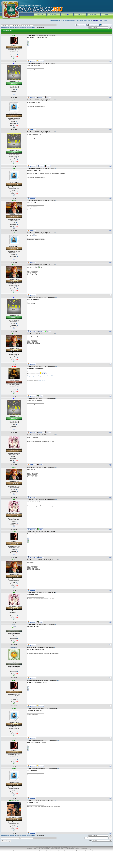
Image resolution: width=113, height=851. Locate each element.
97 (58, 708)
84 (56, 297)
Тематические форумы (25, 27)
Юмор (33, 27)
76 (55, 35)
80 (55, 168)
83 (55, 264)
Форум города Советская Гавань (9, 27)
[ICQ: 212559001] (40, 396)
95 (54, 647)
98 (58, 740)
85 (56, 333)
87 (56, 398)
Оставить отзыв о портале (33, 378)
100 (55, 800)
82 (55, 232)
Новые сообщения (77, 20)
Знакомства (53, 14)
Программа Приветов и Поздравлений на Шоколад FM (40, 376)
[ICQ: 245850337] (40, 464)
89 (56, 467)
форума (43, 380)
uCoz (100, 850)
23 (29, 25)
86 (56, 366)
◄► (96, 20)
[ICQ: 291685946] (47, 97)
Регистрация (68, 20)
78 (55, 100)
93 (55, 592)
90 (56, 499)
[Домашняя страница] (40, 61)
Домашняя (40, 14)
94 (55, 624)
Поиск (105, 20)
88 (56, 435)
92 (58, 560)
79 (55, 132)
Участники (87, 20)
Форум (67, 14)
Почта (80, 14)
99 (58, 768)
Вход (62, 20)
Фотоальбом (93, 14)
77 (55, 63)
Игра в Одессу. (40, 27)
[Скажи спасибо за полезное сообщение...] (14, 58)
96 (58, 680)
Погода (107, 14)
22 (27, 25)
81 (55, 200)
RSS (109, 20)
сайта (39, 380)
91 (55, 531)
